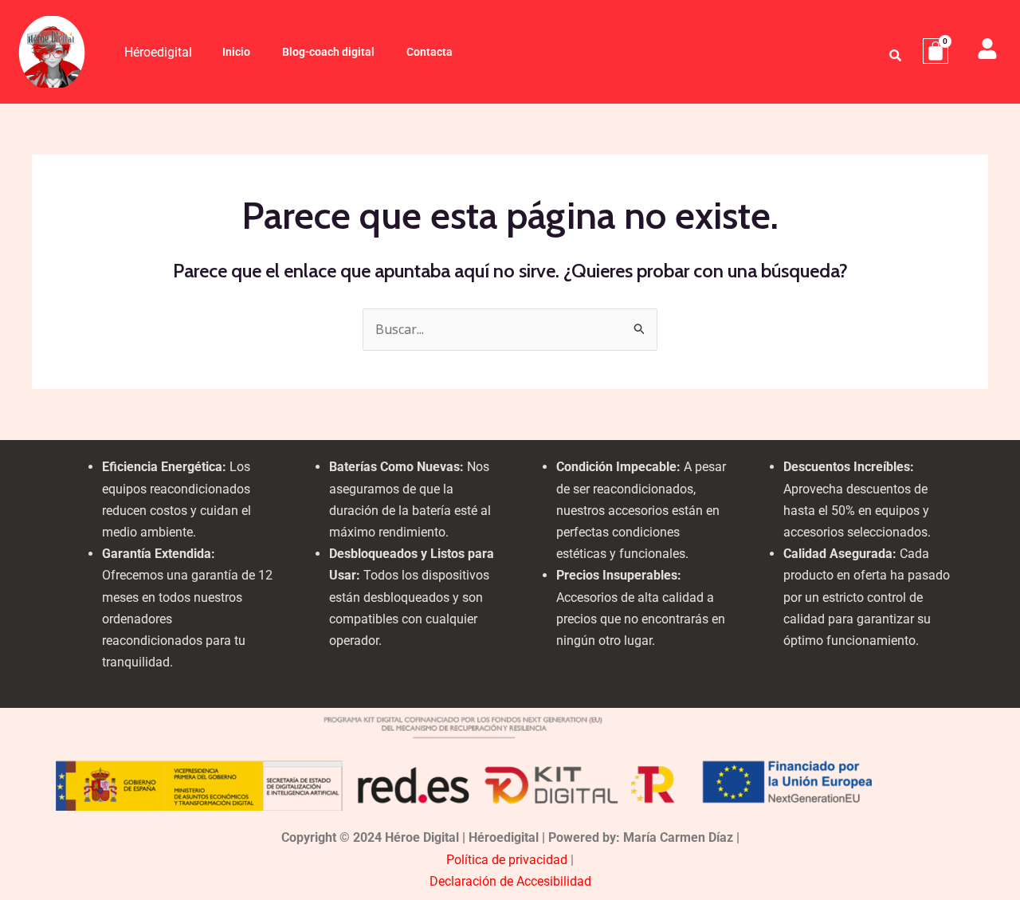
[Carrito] (935, 51)
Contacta (429, 51)
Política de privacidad (506, 859)
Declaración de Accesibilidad (510, 881)
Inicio (236, 51)
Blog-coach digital (328, 51)
